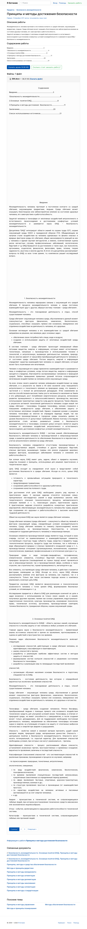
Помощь (62, 3)
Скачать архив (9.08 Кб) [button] (18, 67)
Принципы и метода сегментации (21, 876)
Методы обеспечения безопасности (60, 904)
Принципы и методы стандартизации (22, 890)
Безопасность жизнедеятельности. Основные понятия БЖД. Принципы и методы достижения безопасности (42, 854)
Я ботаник (21, 923)
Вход (55, 3)
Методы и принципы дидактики (20, 868)
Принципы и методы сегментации (21, 887)
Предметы (10, 10)
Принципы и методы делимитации (21, 879)
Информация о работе (37, 841)
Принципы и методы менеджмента (21, 872)
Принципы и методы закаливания (21, 883)
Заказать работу (75, 3)
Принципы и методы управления (20, 904)
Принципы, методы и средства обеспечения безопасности (31, 864)
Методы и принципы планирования (21, 908)
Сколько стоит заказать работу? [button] (46, 67)
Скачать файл (36, 79)
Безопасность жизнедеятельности (29, 10)
